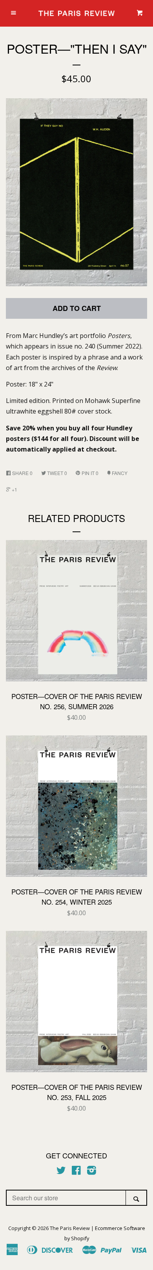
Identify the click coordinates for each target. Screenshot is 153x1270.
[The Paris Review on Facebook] (76, 1171)
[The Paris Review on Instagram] (92, 1171)
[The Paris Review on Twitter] (61, 1171)
